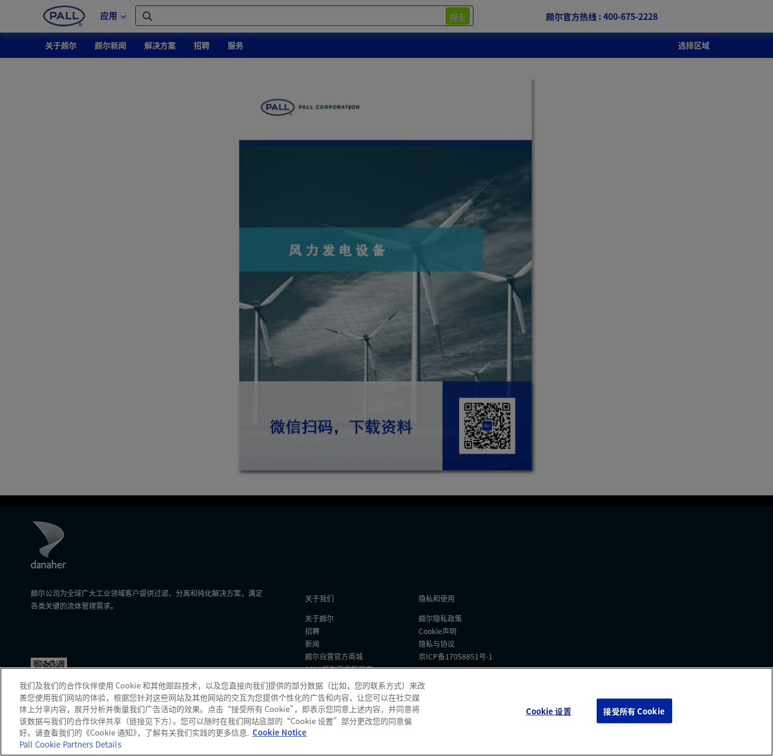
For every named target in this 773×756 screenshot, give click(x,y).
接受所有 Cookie (633, 710)
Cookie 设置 (548, 710)
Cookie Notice (279, 732)
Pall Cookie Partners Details (70, 744)
